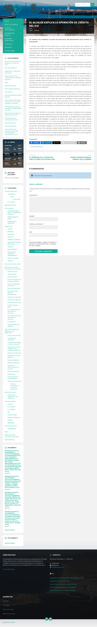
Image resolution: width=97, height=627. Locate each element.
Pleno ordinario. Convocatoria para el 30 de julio (63, 584)
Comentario (33, 195)
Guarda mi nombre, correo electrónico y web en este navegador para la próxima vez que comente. (43, 244)
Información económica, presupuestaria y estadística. (13, 268)
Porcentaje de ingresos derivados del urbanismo (14, 317)
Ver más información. (9, 569)
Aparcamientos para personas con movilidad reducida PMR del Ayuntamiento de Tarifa (11, 131)
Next (89, 155)
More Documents (10, 530)
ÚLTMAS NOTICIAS (9, 440)
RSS (53, 574)
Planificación (11, 374)
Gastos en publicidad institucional (14, 284)
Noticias (37, 30)
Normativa (6, 601)
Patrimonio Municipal (13, 371)
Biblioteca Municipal (10, 86)
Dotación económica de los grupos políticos (14, 280)
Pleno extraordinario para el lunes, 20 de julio (62, 587)
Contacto (8, 44)
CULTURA (10, 229)
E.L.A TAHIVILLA (12, 409)
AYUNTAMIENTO (12, 429)
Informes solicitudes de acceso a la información (14, 386)
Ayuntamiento (11, 194)
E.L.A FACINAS (11, 407)
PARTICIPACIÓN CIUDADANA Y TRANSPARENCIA (12, 253)
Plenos (12, 196)
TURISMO (10, 261)
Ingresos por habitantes (14, 297)
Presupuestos (12, 322)
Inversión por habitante (14, 300)
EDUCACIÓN (11, 234)
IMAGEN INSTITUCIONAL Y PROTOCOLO (14, 243)
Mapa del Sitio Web (10, 123)
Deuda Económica (13, 277)
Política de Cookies (8, 609)
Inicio (7, 21)
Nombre (32, 216)
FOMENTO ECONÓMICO (14, 239)
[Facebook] (46, 619)
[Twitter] (50, 619)
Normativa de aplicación (14, 353)
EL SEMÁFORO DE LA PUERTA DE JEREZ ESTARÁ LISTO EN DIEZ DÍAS (42, 158)
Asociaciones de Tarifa (14, 335)
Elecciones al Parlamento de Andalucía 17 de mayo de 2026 (13, 63)
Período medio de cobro (15, 302)
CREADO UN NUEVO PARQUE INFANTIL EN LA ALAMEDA (80, 158)
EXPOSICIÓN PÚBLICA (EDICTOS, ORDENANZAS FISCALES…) (14, 212)
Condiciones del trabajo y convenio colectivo (14, 343)
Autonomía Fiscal (12, 271)
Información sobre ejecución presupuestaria (13, 292)
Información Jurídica (10, 392)
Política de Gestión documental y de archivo (12, 435)
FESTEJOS (10, 237)
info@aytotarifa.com (58, 567)
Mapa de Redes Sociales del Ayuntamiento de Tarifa (13, 114)
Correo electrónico (36, 224)
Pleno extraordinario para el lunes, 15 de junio (63, 590)
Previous (32, 155)
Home (30, 30)
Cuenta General (12, 274)
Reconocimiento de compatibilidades (13, 377)
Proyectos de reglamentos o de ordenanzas (13, 396)
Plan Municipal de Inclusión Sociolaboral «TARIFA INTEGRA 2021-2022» (13, 108)
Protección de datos (10, 126)
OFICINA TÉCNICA (12, 415)
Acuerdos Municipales (11, 191)
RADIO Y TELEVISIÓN (13, 258)
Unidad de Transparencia (15, 381)
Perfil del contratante (11, 426)
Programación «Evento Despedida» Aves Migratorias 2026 (66, 578)
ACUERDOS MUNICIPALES (9, 40)
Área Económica (9, 208)
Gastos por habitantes (14, 288)
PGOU (6, 82)
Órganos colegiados (13, 360)
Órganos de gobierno (14, 363)
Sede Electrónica (11, 24)
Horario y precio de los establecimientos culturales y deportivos (13, 77)
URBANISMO (11, 423)
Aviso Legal (6, 605)
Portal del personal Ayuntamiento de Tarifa (11, 119)
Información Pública (9, 34)
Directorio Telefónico (11, 68)
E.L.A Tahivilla (11, 202)
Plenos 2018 (16, 199)
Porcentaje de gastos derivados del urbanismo (14, 311)
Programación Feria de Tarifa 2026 (59, 581)
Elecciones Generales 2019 (12, 264)
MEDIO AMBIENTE (12, 249)
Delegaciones (10, 51)
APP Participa (8, 92)
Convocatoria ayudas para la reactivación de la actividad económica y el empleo (13, 101)
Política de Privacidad (9, 614)
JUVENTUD (10, 247)
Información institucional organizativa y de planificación (12, 331)
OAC (9, 412)
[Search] (92, 5)
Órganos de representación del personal (13, 367)
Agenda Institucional (10, 205)
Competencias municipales (12, 339)
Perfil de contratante (10, 29)
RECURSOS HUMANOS (14, 417)
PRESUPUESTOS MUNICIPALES (12, 222)
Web (30, 232)
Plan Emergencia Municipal (12, 89)
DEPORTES (8, 47)
